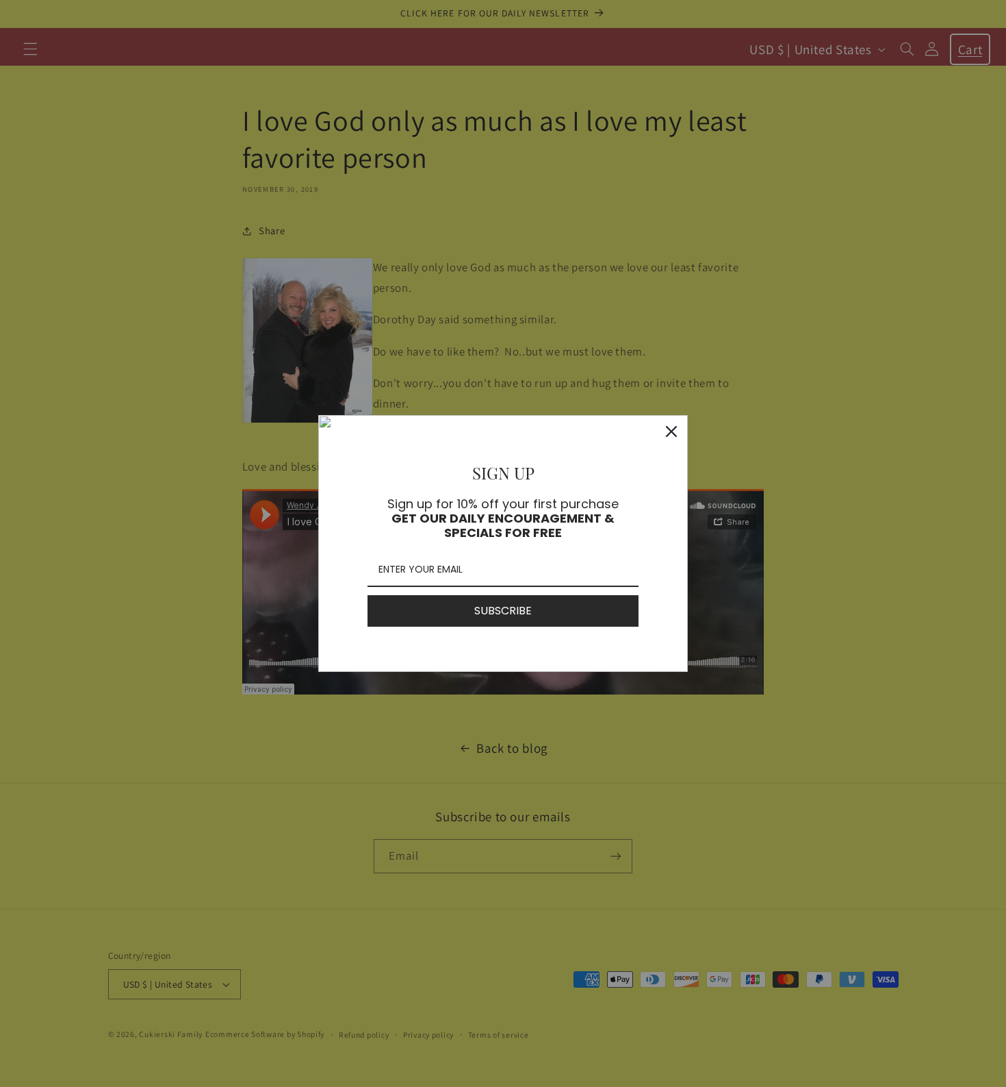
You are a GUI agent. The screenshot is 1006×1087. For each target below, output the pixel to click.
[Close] (671, 431)
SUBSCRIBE (503, 611)
